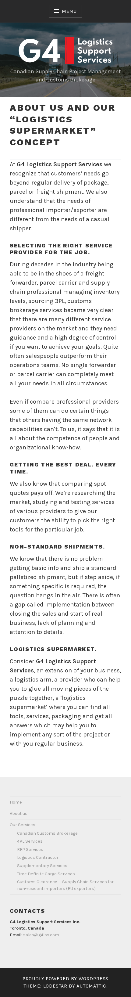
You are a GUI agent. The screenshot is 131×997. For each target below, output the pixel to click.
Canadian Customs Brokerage (47, 833)
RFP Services (30, 849)
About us (18, 813)
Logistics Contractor (37, 857)
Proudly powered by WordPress (65, 978)
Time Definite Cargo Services (46, 873)
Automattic (91, 986)
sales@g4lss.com (41, 935)
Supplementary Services (42, 865)
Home (16, 802)
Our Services (22, 824)
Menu (69, 11)
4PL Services (30, 841)
